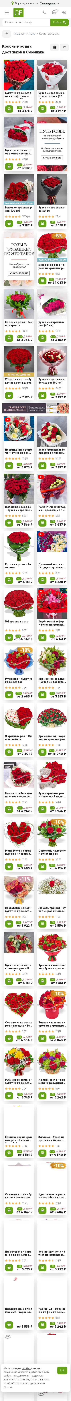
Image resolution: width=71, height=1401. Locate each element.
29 (57, 859)
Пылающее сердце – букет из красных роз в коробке (18, 509)
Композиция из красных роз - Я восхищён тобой (18, 1139)
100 (24, 216)
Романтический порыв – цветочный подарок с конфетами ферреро (52, 509)
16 (57, 802)
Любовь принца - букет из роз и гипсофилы (52, 910)
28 (23, 388)
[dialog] (44, 13)
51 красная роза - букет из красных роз (51, 267)
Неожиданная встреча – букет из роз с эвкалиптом (19, 452)
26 (57, 102)
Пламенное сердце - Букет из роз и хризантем (51, 681)
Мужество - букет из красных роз (18, 680)
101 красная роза (16, 621)
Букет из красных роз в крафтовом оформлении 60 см (18, 95)
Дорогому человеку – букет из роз (52, 852)
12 (23, 745)
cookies (26, 1368)
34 (57, 388)
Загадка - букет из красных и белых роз (52, 1139)
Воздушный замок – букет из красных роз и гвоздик (18, 910)
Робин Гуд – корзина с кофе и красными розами (51, 1311)
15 (57, 974)
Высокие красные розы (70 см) (18, 209)
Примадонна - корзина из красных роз (51, 738)
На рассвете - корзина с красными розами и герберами (18, 1254)
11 (57, 687)
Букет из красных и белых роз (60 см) (51, 381)
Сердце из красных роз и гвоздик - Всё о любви (18, 1024)
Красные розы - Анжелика (18, 566)
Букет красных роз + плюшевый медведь (51, 795)
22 (23, 159)
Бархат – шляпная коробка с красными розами (51, 1024)
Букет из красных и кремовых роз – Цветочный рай (18, 967)
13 (57, 216)
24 (57, 458)
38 (24, 974)
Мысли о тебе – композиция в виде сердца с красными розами (18, 795)
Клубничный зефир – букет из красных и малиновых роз (51, 623)
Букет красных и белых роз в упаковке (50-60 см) (51, 452)
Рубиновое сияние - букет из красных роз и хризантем (18, 1082)
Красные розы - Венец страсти (18, 324)
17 (23, 573)
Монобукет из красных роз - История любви (18, 853)
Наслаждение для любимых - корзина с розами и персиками (18, 1311)
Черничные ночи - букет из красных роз (52, 1254)
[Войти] (64, 13)
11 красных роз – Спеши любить (18, 738)
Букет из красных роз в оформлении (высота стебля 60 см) (18, 152)
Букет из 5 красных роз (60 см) (51, 324)
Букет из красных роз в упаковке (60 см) (51, 95)
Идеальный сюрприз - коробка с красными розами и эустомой (52, 1196)
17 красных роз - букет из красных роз (18, 381)
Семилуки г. (48, 3)
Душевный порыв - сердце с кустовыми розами (51, 566)
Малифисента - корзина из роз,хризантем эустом (52, 1082)
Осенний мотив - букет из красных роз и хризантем (18, 1196)
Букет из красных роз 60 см (51, 209)
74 (23, 102)
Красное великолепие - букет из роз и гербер (52, 967)
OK (62, 1370)
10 (24, 331)
